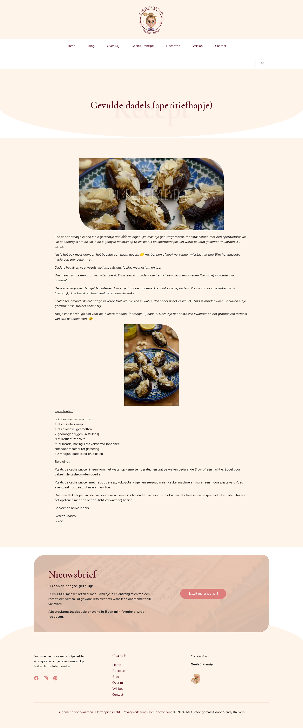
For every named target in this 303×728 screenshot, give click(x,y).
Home (71, 46)
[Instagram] (45, 678)
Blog (91, 46)
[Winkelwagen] (262, 63)
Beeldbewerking (161, 712)
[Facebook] (36, 678)
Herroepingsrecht (107, 712)
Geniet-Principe (143, 46)
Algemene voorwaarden (75, 712)
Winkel (198, 46)
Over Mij (113, 46)
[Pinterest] (55, 678)
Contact (220, 46)
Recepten (173, 46)
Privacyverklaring (134, 712)
